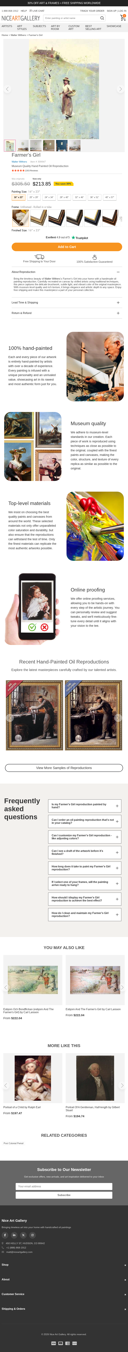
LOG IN (122, 11)
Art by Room (55, 27)
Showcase (114, 26)
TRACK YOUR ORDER (92, 11)
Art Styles (22, 27)
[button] (7, 89)
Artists (7, 26)
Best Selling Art (93, 27)
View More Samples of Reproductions (64, 768)
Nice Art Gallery (22, 18)
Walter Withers (18, 35)
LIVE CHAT (38, 11)
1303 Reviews (31, 171)
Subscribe (64, 1195)
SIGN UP (111, 11)
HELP (24, 11)
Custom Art (74, 27)
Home (5, 35)
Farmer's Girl (35, 35)
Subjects (39, 26)
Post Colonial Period (13, 1143)
